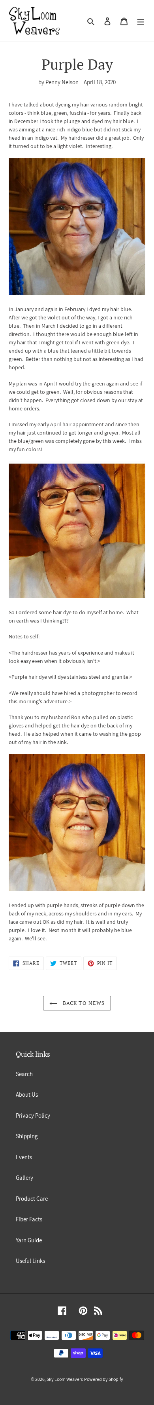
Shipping (27, 1136)
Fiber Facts (29, 1219)
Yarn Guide (29, 1240)
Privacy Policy (33, 1115)
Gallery (24, 1177)
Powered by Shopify (103, 1379)
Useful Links (30, 1260)
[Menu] (140, 20)
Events (24, 1157)
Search (24, 1074)
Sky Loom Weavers (65, 1379)
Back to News (83, 1002)
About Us (27, 1094)
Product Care (32, 1198)
